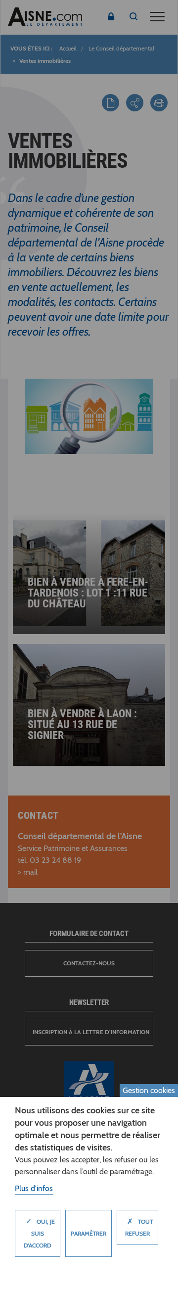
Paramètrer (88, 1233)
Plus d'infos (34, 1188)
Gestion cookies (149, 1090)
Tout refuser (139, 1227)
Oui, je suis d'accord (39, 1233)
